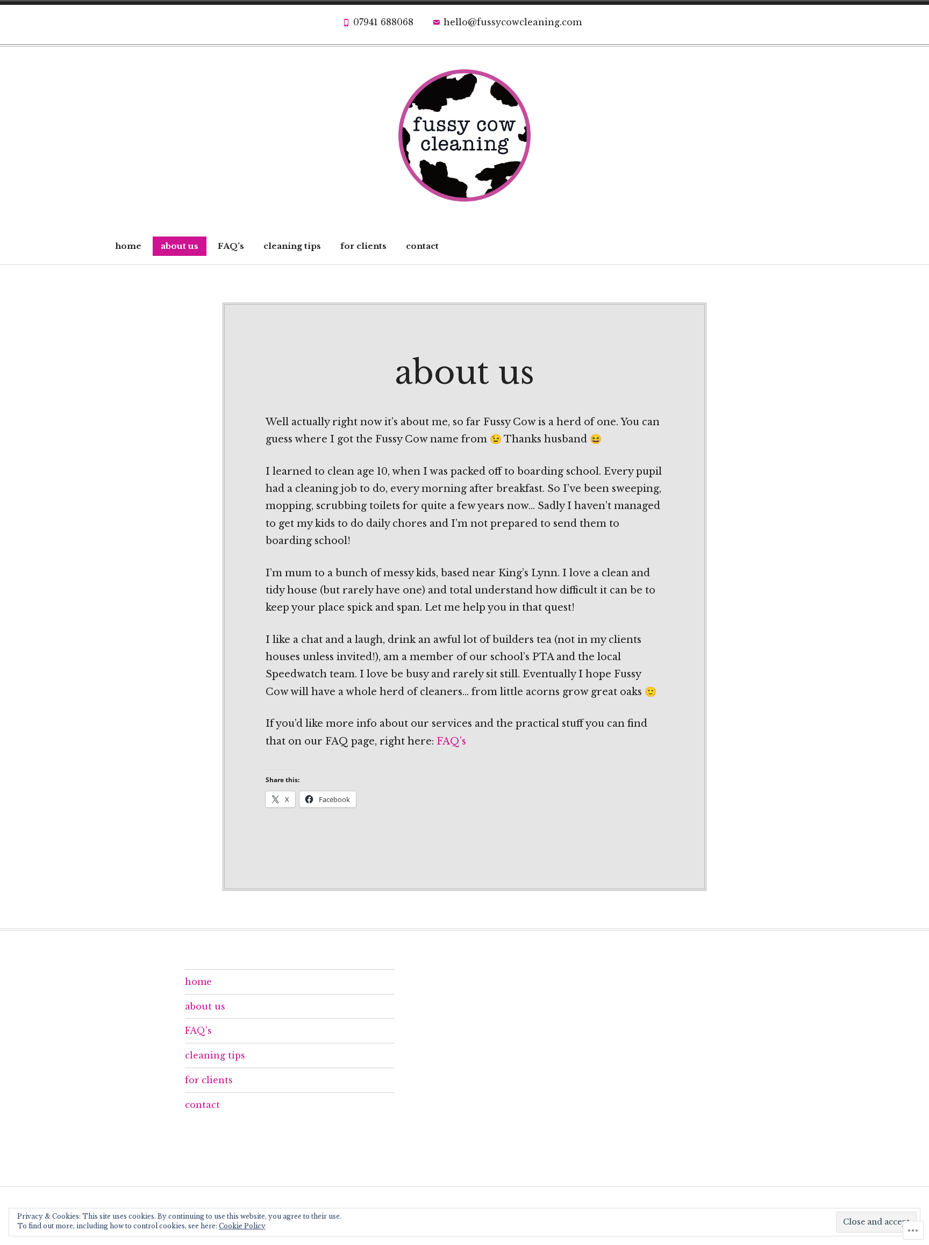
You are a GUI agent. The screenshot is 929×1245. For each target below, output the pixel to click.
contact (422, 246)
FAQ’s (231, 246)
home (128, 246)
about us (179, 246)
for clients (363, 246)
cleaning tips (292, 246)
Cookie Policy (242, 1226)
